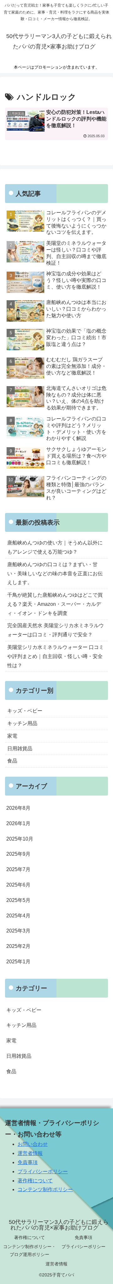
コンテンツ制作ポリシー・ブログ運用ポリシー (29, 1250)
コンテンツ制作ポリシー (45, 1189)
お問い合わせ (33, 1144)
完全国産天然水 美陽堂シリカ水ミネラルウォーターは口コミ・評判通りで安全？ (55, 630)
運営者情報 (30, 1153)
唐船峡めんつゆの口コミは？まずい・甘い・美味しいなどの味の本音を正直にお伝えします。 (55, 573)
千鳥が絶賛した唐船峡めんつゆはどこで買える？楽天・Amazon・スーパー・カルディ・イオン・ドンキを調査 (55, 604)
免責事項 (28, 1162)
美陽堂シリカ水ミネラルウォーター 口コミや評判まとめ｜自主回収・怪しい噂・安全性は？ (55, 656)
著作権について (35, 1180)
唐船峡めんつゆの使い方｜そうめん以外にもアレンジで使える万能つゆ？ (55, 547)
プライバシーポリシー (43, 1171)
